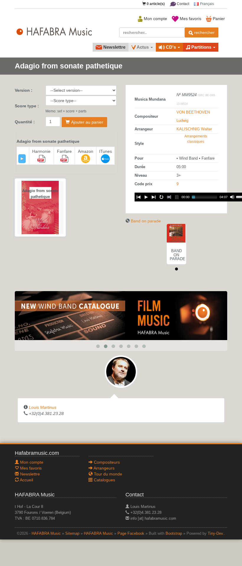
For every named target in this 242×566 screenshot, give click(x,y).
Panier (218, 18)
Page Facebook (130, 533)
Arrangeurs (104, 468)
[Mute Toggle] (232, 197)
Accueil (26, 480)
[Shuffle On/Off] (169, 197)
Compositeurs (106, 462)
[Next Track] (153, 197)
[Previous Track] (138, 197)
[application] (22, 158)
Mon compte (155, 18)
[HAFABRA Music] (121, 315)
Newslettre (113, 47)
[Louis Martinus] (121, 371)
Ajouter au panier (87, 122)
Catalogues (104, 480)
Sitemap (72, 533)
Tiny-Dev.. (216, 533)
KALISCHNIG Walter (194, 129)
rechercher (204, 32)
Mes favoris (190, 18)
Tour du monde (107, 474)
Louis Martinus (42, 407)
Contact (182, 4)
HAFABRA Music (46, 533)
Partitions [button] (201, 47)
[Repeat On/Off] (161, 197)
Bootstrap (174, 533)
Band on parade (146, 221)
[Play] (22, 158)
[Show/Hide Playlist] (176, 197)
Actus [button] (143, 47)
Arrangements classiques (195, 139)
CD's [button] (171, 47)
